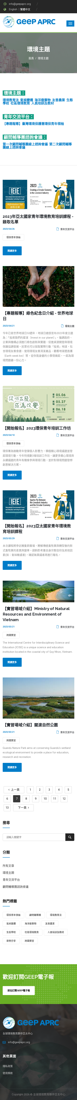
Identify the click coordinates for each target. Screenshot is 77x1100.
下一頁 (23, 807)
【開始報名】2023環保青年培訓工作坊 (37, 428)
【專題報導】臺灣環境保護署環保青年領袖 (33, 124)
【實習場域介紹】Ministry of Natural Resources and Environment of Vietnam (36, 614)
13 (7, 807)
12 (64, 798)
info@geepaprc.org (20, 4)
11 (54, 798)
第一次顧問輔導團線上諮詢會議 (25, 144)
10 (45, 798)
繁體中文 (25, 9)
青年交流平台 (67, 229)
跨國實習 (11, 635)
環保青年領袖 (13, 237)
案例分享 (11, 940)
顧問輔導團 (35, 915)
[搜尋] (69, 837)
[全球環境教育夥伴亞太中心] (29, 22)
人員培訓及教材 (42, 103)
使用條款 (8, 1073)
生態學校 (11, 932)
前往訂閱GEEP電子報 (19, 990)
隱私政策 (8, 1066)
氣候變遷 (26, 100)
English (13, 9)
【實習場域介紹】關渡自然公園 (30, 725)
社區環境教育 (20, 103)
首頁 (31, 58)
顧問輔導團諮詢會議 (15, 886)
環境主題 (43, 58)
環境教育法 (11, 100)
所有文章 (8, 865)
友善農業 (58, 100)
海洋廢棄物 (43, 100)
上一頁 (14, 789)
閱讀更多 (12, 250)
